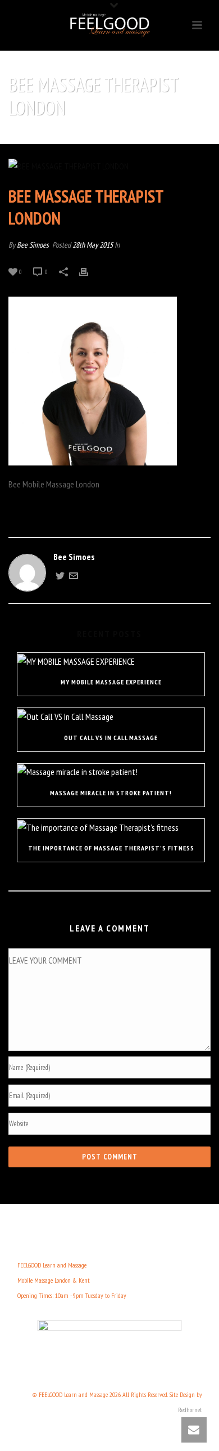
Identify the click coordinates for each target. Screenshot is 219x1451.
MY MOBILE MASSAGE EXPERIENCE (111, 682)
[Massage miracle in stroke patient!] (110, 772)
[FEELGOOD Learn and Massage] (109, 25)
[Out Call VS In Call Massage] (110, 716)
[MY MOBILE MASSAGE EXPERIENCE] (110, 661)
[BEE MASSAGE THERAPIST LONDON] (109, 166)
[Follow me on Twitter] (60, 577)
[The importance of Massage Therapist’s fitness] (110, 827)
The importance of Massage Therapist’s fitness (111, 848)
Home (48, 136)
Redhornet (190, 1409)
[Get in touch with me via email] (73, 577)
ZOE (69, 136)
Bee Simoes (33, 245)
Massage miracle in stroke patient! (111, 793)
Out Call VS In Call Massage (111, 737)
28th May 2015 (92, 245)
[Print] (89, 271)
